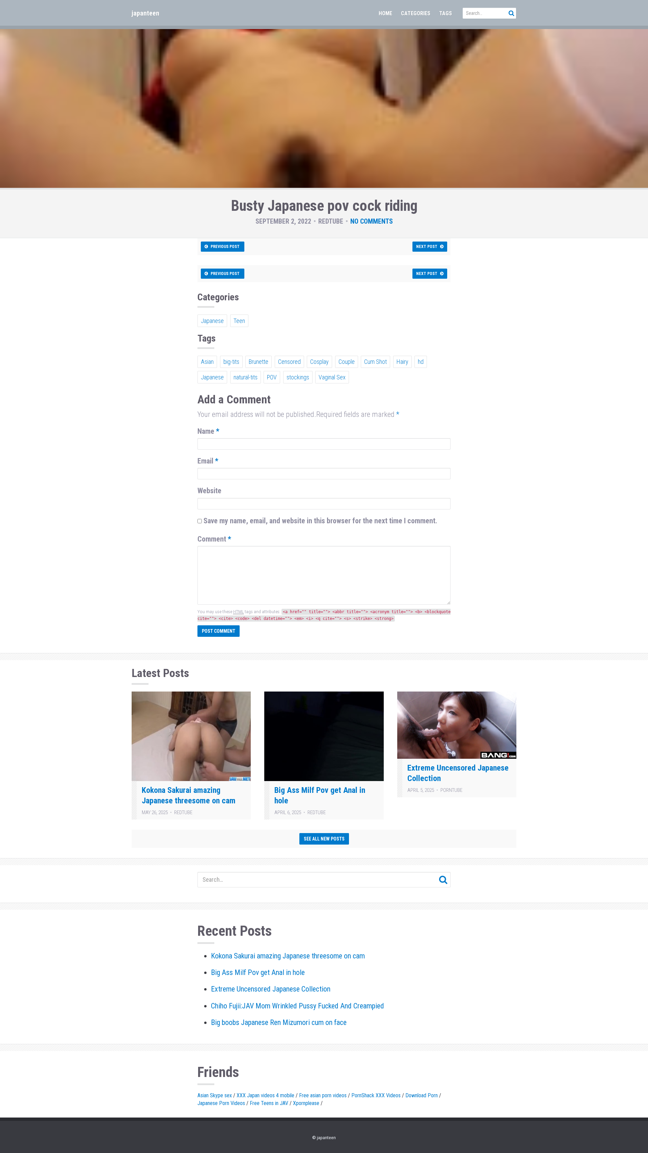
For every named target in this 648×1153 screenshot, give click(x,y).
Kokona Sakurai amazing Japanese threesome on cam (288, 956)
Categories (415, 13)
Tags (445, 13)
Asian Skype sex (214, 1095)
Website (209, 490)
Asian (207, 361)
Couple (347, 361)
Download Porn (421, 1095)
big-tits (231, 361)
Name (208, 431)
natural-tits (246, 377)
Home (385, 13)
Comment (214, 539)
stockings (298, 377)
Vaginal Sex (332, 377)
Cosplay (319, 361)
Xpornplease (306, 1103)
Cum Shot (375, 361)
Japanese (212, 320)
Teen (239, 320)
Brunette (258, 361)
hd (421, 361)
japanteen (145, 13)
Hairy (402, 361)
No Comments (371, 221)
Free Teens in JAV (269, 1103)
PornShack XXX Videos (376, 1095)
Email (207, 461)
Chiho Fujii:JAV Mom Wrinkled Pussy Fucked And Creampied (297, 1006)
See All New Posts (324, 839)
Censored (289, 361)
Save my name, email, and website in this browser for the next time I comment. (320, 521)
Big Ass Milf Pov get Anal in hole (258, 972)
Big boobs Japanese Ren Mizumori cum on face (279, 1022)
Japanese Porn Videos (221, 1103)
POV (272, 377)
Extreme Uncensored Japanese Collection (270, 989)
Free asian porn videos (323, 1095)
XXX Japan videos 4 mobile (265, 1095)
